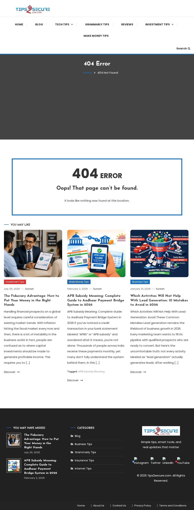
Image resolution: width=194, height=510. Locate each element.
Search (181, 48)
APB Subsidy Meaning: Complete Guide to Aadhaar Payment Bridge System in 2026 (95, 300)
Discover (10, 372)
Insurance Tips (84, 460)
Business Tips (140, 281)
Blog (39, 24)
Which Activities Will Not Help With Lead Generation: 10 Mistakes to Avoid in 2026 (159, 300)
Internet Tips (83, 468)
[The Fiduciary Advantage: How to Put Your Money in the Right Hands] (14, 440)
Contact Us (119, 505)
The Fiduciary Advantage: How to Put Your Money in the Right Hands (31, 300)
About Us (98, 505)
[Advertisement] (97, 105)
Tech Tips (62, 24)
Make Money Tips (96, 36)
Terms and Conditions (172, 505)
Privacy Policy (142, 505)
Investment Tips (157, 24)
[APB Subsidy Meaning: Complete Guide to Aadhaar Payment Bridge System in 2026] (14, 466)
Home (19, 24)
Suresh (29, 289)
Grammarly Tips (97, 24)
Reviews (127, 24)
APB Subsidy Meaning (91, 371)
